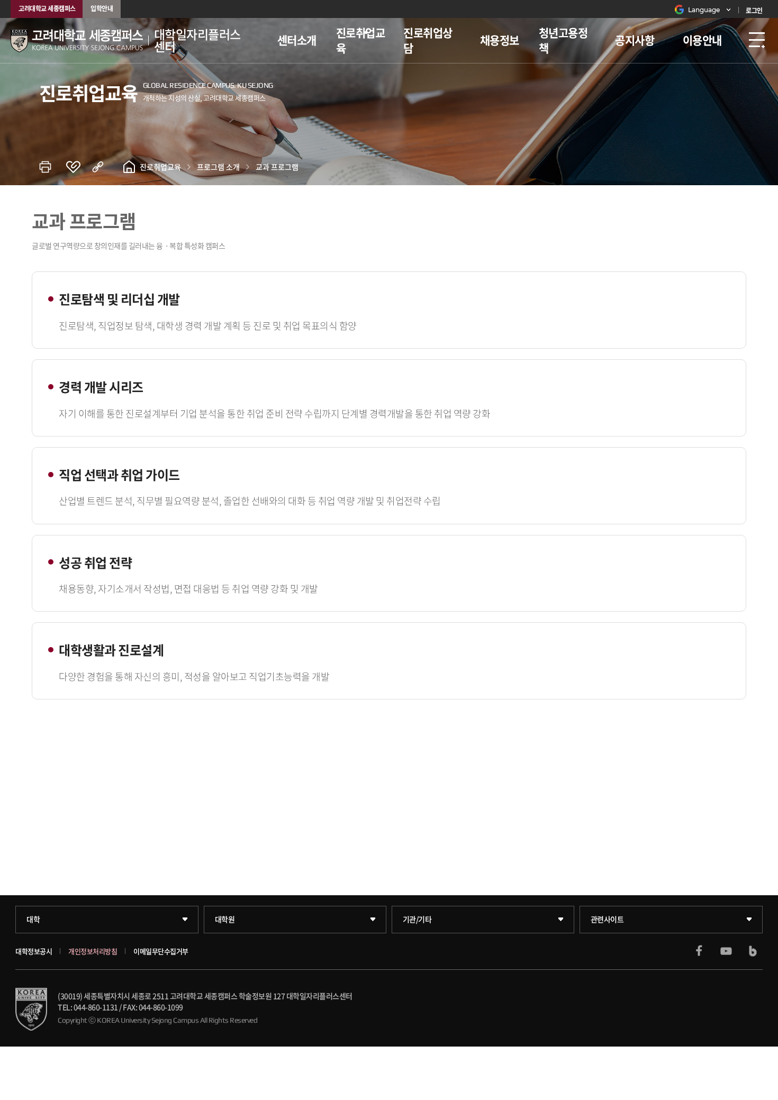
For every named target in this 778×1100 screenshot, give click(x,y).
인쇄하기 (52, 166)
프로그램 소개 (218, 166)
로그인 (754, 10)
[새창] (699, 950)
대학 (33, 919)
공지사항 (634, 40)
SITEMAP (757, 40)
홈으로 (129, 166)
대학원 (225, 919)
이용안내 (702, 40)
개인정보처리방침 (92, 951)
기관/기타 (417, 919)
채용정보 (499, 40)
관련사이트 (607, 919)
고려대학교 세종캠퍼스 (47, 8)
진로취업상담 (428, 40)
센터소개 (296, 40)
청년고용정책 (563, 40)
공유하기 (105, 166)
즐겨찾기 (79, 166)
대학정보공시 (33, 951)
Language (704, 10)
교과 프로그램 (277, 166)
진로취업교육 (360, 40)
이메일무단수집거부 (160, 951)
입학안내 (102, 8)
